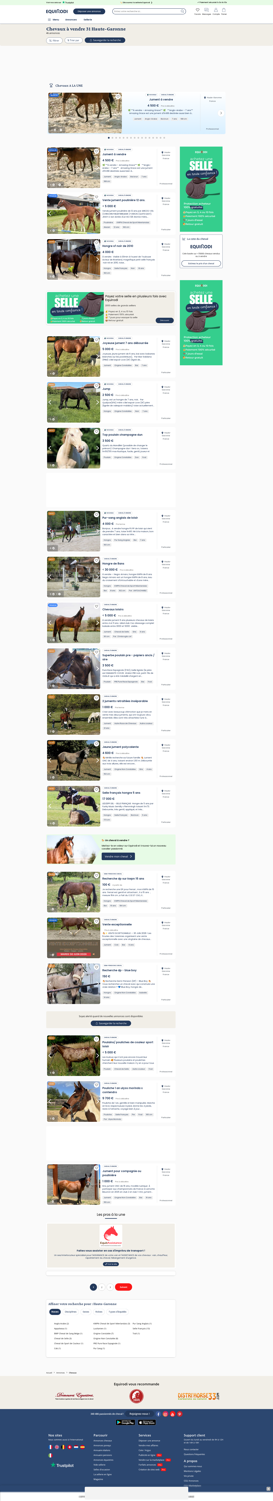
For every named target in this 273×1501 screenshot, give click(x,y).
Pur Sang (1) (99, 1348)
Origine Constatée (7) (103, 1333)
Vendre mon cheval (116, 856)
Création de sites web (149, 1469)
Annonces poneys (102, 1445)
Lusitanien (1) (99, 1328)
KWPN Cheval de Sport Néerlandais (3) (111, 1323)
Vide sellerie (99, 1464)
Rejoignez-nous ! (140, 1413)
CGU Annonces (191, 1480)
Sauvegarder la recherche (107, 40)
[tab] (109, 138)
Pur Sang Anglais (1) (142, 1323)
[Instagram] (165, 1414)
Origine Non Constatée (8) (105, 1338)
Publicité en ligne (147, 1455)
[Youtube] (172, 1414)
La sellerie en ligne (103, 1474)
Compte (216, 14)
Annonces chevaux (103, 1440)
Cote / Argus (145, 1450)
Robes (98, 1311)
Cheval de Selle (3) (63, 1338)
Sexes (86, 1311)
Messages (206, 14)
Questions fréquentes (194, 1454)
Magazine (98, 1479)
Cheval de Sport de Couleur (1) (68, 1343)
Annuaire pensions (103, 1455)
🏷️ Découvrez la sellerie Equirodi (136, 2)
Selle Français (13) (141, 1328)
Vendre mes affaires (148, 1445)
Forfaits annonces (147, 1464)
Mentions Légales (192, 1471)
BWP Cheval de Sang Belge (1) (68, 1333)
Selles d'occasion (102, 1469)
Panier (224, 14)
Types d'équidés (117, 1311)
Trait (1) (136, 1333)
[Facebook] (158, 1414)
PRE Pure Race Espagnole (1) (106, 1343)
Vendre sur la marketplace (151, 1459)
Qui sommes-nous (193, 1466)
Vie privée (189, 1475)
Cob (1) (57, 1348)
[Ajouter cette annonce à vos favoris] (118, 96)
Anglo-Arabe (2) (61, 1323)
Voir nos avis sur (53, 2)
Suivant (123, 1287)
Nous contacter (191, 1449)
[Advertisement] (136, 63)
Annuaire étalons (102, 1450)
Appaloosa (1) (60, 1328)
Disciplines (70, 1311)
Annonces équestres (103, 1459)
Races (55, 1311)
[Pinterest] (180, 1414)
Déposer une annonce (89, 11)
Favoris (198, 14)
